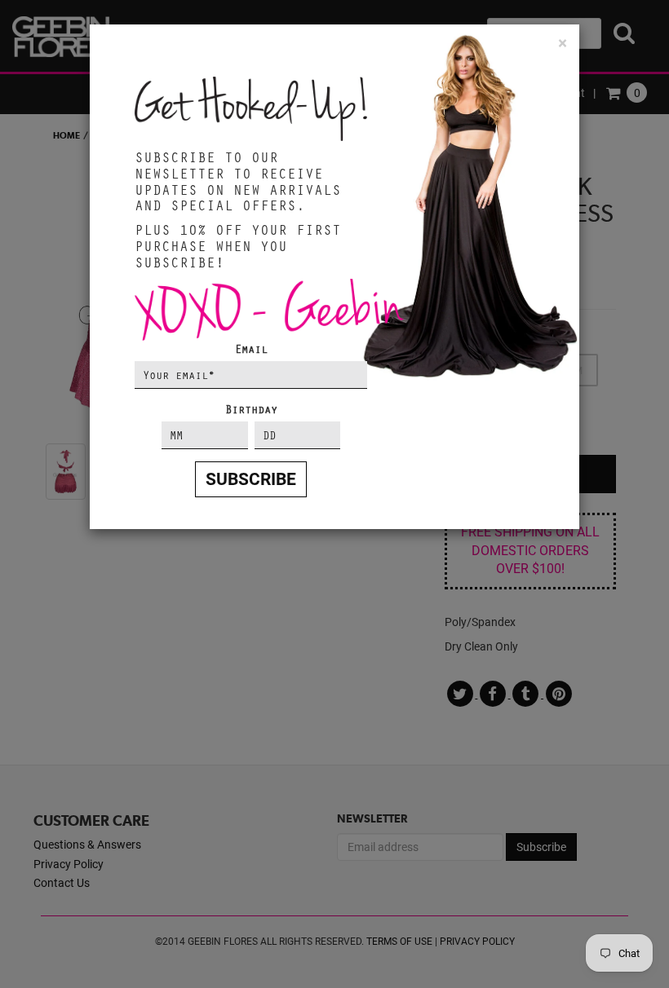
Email (251, 348)
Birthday (251, 409)
